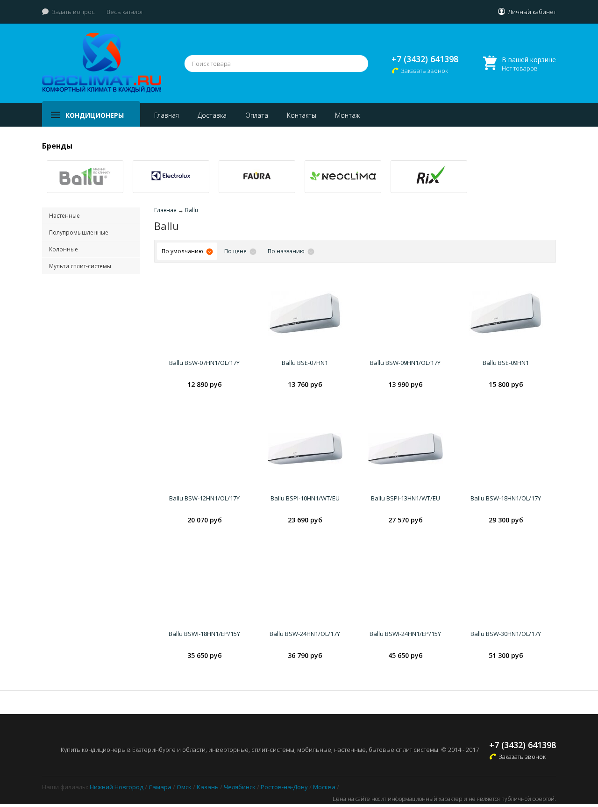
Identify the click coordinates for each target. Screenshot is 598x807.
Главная (166, 115)
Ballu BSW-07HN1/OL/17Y (204, 362)
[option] (85, 176)
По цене (235, 251)
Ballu (191, 210)
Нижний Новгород (116, 787)
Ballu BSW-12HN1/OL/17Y (204, 498)
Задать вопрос (73, 11)
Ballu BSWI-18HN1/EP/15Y (204, 633)
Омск (184, 787)
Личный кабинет (532, 11)
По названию (286, 251)
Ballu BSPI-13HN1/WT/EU (405, 498)
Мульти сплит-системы (80, 266)
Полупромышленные (78, 232)
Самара (160, 787)
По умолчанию (182, 251)
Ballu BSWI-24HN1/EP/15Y (405, 633)
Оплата (256, 115)
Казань (208, 787)
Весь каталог (125, 11)
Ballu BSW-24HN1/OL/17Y (305, 633)
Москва (324, 787)
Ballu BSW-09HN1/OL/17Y (405, 362)
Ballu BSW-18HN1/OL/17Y (505, 498)
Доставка (212, 115)
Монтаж (347, 115)
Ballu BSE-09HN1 (506, 362)
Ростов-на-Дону (284, 787)
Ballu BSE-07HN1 (305, 362)
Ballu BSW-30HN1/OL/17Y (505, 633)
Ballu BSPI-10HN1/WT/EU (305, 498)
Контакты (301, 115)
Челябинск (240, 787)
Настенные (64, 216)
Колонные (63, 249)
